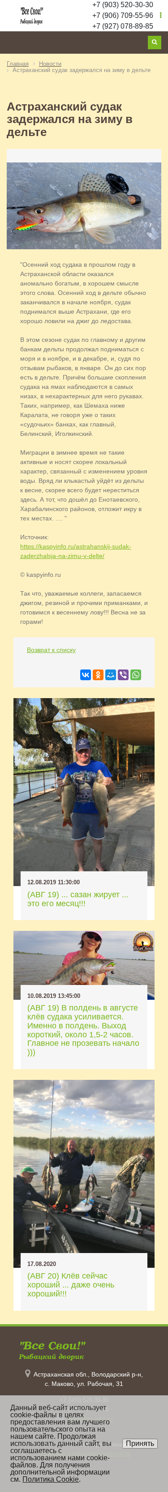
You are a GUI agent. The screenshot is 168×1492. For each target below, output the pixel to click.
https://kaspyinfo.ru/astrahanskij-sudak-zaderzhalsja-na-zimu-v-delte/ (75, 551)
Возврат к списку (51, 649)
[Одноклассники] (98, 674)
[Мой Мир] (110, 674)
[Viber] (123, 674)
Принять (140, 1443)
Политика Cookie (50, 1479)
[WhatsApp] (135, 674)
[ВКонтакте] (85, 674)
